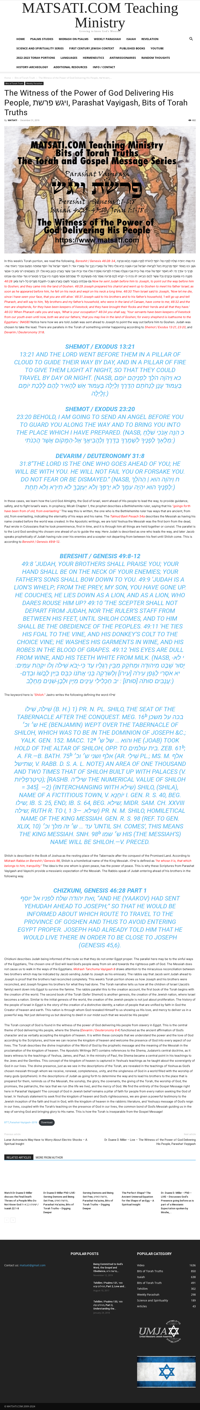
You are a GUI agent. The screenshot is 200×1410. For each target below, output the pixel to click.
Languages (69, 58)
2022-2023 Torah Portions (35, 58)
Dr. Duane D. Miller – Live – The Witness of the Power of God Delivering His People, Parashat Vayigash (150, 1142)
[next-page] (13, 1220)
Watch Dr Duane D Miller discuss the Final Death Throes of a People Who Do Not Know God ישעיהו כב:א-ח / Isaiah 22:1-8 (21, 1200)
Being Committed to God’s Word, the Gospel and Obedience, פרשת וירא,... (108, 1268)
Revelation (149, 39)
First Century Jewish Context (91, 48)
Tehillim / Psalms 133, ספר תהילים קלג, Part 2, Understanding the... (108, 1305)
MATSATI (12, 120)
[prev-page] (6, 1220)
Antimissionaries (123, 58)
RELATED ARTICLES (19, 1157)
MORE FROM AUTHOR (49, 1157)
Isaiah (131, 39)
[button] (191, 39)
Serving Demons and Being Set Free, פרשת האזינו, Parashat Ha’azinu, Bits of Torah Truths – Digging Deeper (98, 1200)
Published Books (132, 48)
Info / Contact (104, 67)
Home (20, 39)
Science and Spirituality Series (40, 48)
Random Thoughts (155, 58)
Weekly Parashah (107, 39)
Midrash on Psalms (73, 39)
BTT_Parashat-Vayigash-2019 (20, 1122)
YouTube (157, 48)
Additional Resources (70, 67)
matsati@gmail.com (33, 1265)
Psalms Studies (41, 39)
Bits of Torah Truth (25, 77)
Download (46, 1122)
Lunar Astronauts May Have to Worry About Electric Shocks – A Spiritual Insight (45, 1142)
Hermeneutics (93, 58)
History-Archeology (32, 67)
